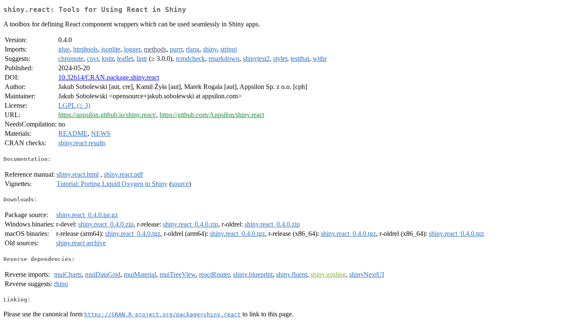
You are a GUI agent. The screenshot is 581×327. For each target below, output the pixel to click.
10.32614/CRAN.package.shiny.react (108, 77)
